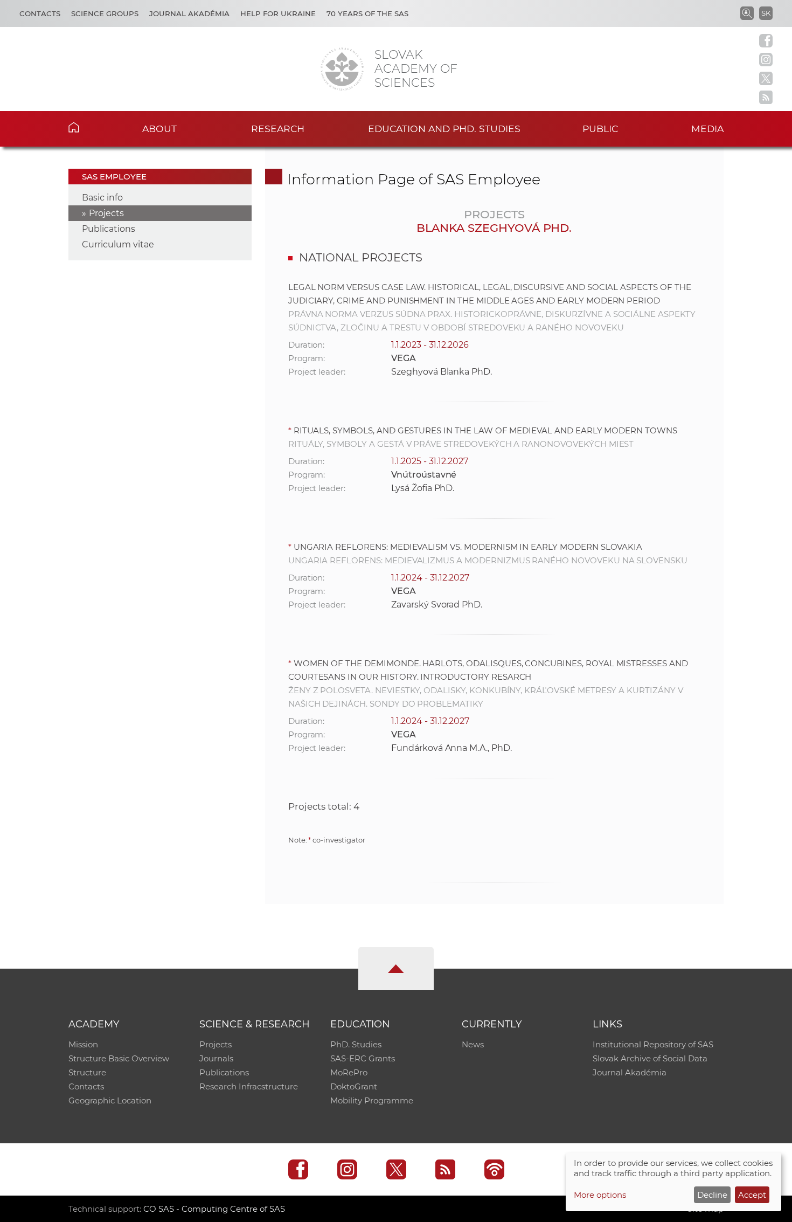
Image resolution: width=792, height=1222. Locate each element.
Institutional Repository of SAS (653, 1044)
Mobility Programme (371, 1100)
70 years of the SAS (367, 13)
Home (90, 127)
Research (277, 128)
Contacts (39, 13)
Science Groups (104, 13)
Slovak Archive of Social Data (650, 1058)
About (159, 128)
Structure (87, 1072)
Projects (106, 213)
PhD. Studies (355, 1044)
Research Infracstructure (248, 1086)
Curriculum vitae (118, 244)
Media (707, 128)
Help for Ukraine (278, 13)
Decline (712, 1195)
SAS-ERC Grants (362, 1058)
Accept (752, 1195)
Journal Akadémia (189, 13)
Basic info (102, 197)
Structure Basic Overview (118, 1058)
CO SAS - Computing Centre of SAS (214, 1209)
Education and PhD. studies (444, 128)
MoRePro (348, 1072)
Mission (83, 1044)
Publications (108, 229)
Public (600, 128)
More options (600, 1195)
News (473, 1044)
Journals (216, 1058)
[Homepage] (342, 69)
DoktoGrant (353, 1086)
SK (765, 13)
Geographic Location (109, 1100)
